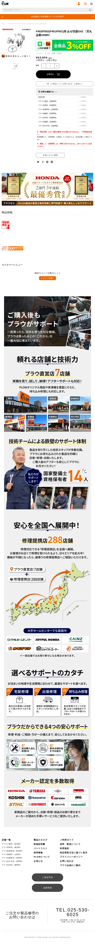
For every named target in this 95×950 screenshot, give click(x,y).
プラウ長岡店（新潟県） (12, 847)
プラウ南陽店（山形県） (12, 854)
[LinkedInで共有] (52, 162)
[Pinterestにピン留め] (47, 162)
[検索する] (90, 10)
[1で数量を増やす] (57, 66)
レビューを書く (47, 278)
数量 (37, 65)
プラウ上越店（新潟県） (12, 844)
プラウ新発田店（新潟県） (13, 851)
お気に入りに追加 (50, 155)
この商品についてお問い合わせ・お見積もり (66, 84)
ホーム (3, 24)
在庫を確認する (47, 92)
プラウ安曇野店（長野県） (13, 858)
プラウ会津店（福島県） (12, 865)
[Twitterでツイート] (38, 162)
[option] (16, 43)
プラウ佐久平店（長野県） (13, 861)
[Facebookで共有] (43, 162)
